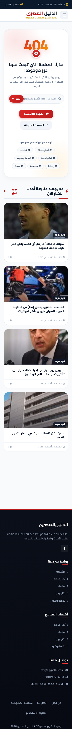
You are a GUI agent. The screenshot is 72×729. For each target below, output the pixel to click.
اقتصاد (61, 586)
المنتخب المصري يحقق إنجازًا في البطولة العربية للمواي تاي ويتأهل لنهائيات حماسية (38, 311)
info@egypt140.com (52, 670)
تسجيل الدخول (11, 4)
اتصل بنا (42, 702)
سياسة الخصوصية (22, 702)
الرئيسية (60, 571)
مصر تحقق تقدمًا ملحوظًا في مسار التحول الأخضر (38, 435)
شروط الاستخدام (36, 712)
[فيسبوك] (64, 548)
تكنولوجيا (60, 593)
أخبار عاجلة (59, 579)
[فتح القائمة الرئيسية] (64, 15)
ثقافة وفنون (57, 601)
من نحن (56, 702)
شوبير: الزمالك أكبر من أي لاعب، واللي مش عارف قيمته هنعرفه (38, 245)
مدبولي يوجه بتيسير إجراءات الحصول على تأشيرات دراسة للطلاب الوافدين (38, 372)
